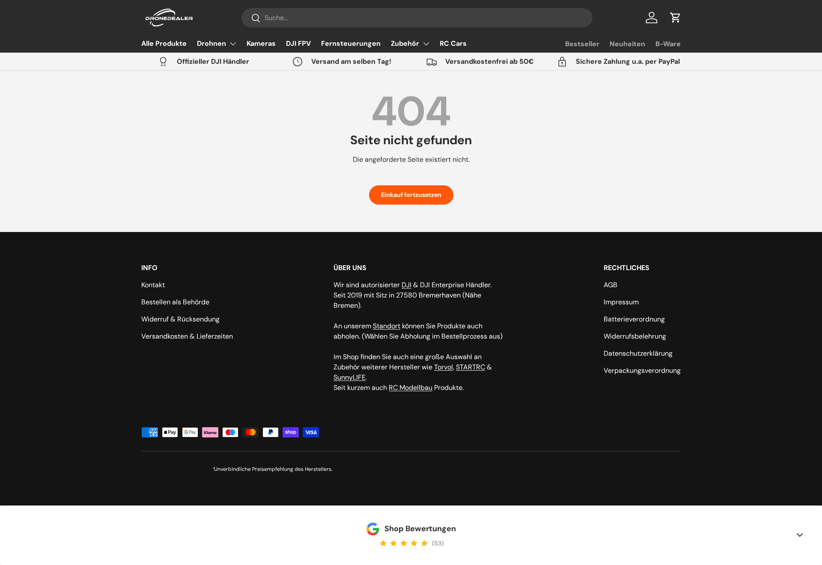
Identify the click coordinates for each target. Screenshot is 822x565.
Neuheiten (627, 43)
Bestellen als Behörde (175, 301)
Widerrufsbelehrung (635, 336)
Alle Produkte (164, 43)
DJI (406, 284)
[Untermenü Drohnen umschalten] (233, 44)
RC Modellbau (410, 387)
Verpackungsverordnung (642, 370)
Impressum (621, 301)
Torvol (443, 367)
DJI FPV (298, 43)
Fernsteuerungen (351, 43)
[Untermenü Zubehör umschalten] (426, 44)
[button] (675, 17)
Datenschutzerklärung (638, 353)
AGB (610, 284)
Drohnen (211, 43)
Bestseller (582, 43)
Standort (386, 325)
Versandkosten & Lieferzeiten (187, 336)
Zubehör (405, 43)
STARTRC (470, 367)
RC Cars (453, 43)
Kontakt (153, 284)
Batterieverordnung (634, 319)
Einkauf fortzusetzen (411, 195)
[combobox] (417, 17)
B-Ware (668, 43)
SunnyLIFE (350, 377)
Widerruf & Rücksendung (180, 319)
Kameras (261, 43)
